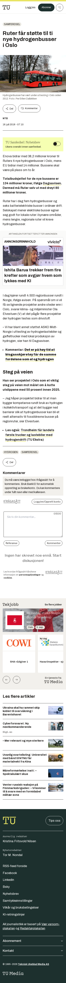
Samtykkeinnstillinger (17, 900)
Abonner (46, 7)
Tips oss (54, 820)
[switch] (57, 144)
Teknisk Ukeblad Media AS (33, 964)
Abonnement (12, 941)
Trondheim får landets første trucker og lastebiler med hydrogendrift (29, 434)
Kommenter (31, 108)
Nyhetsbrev (11, 893)
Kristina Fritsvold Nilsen (19, 841)
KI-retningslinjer (14, 914)
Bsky (6, 886)
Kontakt (8, 950)
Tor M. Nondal (13, 855)
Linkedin (8, 880)
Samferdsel (12, 24)
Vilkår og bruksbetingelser (21, 907)
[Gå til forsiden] (6, 7)
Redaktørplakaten (32, 928)
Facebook (10, 873)
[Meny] (59, 7)
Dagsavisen (52, 183)
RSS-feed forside (15, 866)
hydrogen (11, 452)
